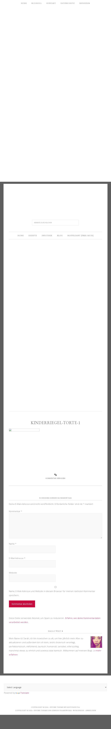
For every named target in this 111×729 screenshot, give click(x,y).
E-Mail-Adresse (17, 558)
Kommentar (15, 511)
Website (13, 572)
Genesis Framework (61, 710)
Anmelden (90, 710)
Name (12, 543)
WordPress (78, 710)
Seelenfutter (55, 198)
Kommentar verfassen (55, 478)
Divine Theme (41, 710)
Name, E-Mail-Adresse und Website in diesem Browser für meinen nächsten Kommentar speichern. (52, 593)
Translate (24, 693)
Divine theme (57, 707)
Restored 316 (73, 707)
